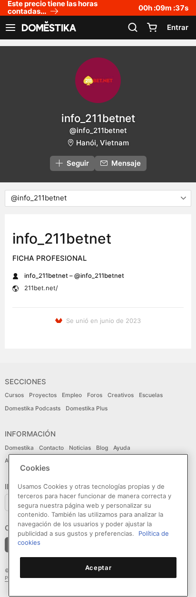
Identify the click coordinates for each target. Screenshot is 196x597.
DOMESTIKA (48, 27)
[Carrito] (151, 27)
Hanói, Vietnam (102, 142)
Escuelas (151, 394)
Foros (94, 394)
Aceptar (98, 567)
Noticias (80, 447)
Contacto (51, 447)
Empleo (72, 394)
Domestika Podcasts (32, 408)
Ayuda (121, 447)
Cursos (14, 394)
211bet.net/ (41, 288)
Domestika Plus (87, 408)
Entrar (177, 27)
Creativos (121, 394)
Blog (102, 447)
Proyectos (43, 394)
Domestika (19, 447)
